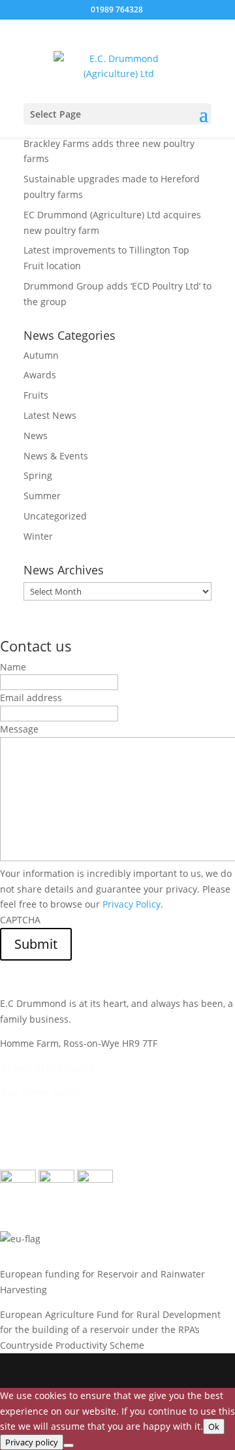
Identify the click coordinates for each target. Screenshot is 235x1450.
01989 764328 (65, 1068)
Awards (40, 375)
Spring (38, 475)
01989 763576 (52, 1093)
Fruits (36, 395)
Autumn (41, 355)
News (36, 435)
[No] (68, 1445)
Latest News (50, 415)
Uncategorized (55, 516)
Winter (38, 536)
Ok (213, 1426)
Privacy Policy (131, 904)
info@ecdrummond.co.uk (87, 1118)
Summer (42, 495)
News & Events (56, 456)
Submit (35, 944)
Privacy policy (31, 1442)
